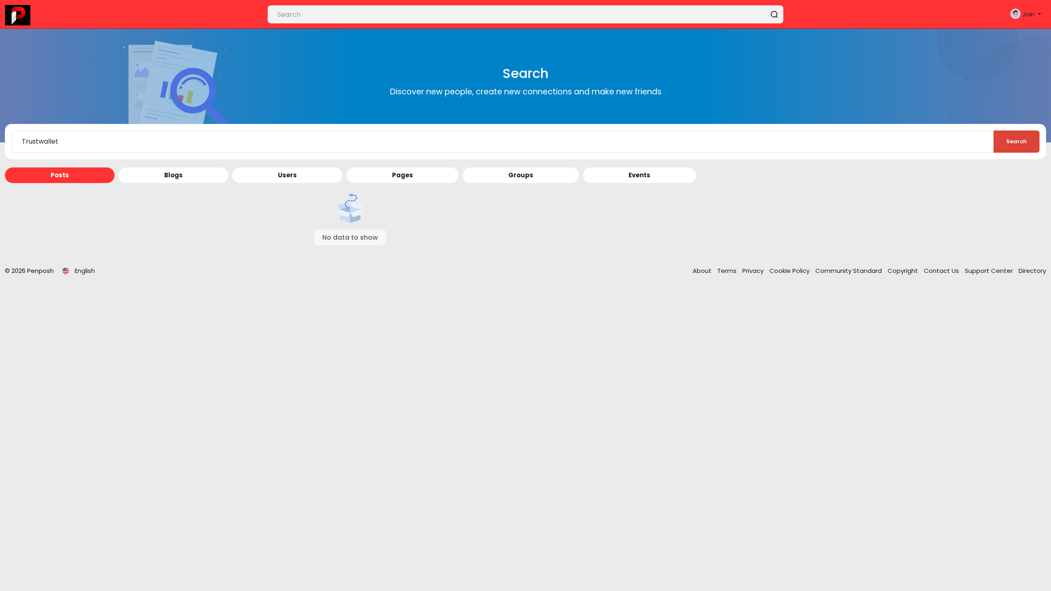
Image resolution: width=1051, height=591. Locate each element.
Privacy (753, 270)
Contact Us (942, 270)
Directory (1032, 270)
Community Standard (849, 270)
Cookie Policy (790, 270)
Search (1016, 141)
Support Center (989, 270)
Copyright (904, 270)
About (703, 270)
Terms (727, 270)
